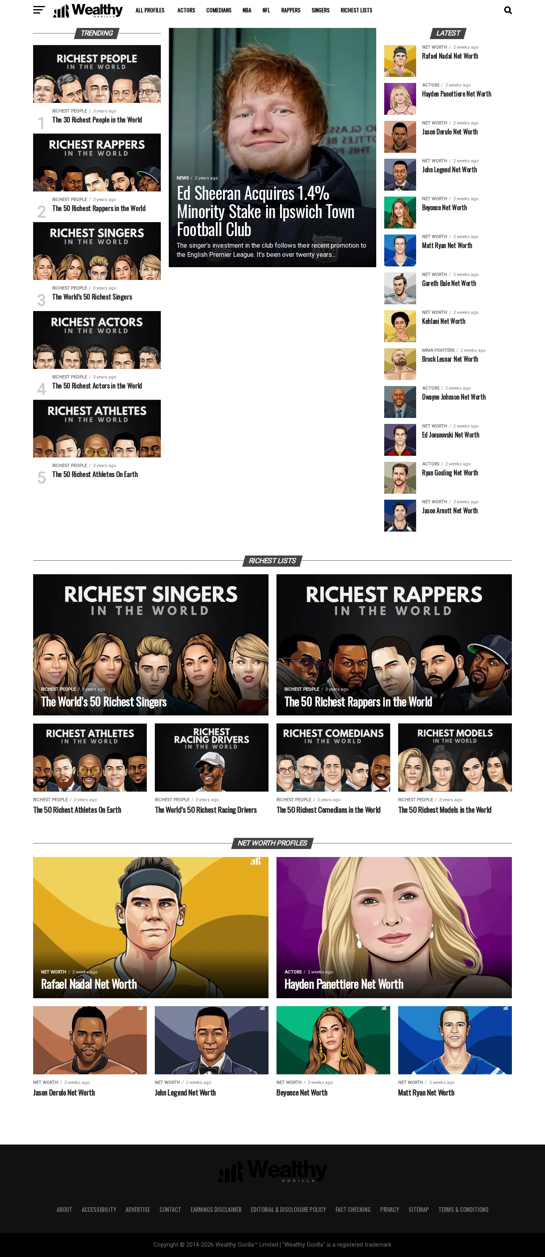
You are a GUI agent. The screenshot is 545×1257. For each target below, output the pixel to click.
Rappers (290, 10)
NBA (247, 10)
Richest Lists (356, 10)
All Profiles (150, 10)
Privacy (389, 1209)
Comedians (218, 10)
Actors (186, 10)
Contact (170, 1209)
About (64, 1209)
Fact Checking (353, 1209)
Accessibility (99, 1209)
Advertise (138, 1209)
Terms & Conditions (463, 1209)
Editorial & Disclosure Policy (288, 1209)
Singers (321, 10)
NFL (266, 10)
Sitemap (419, 1209)
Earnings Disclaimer (216, 1209)
